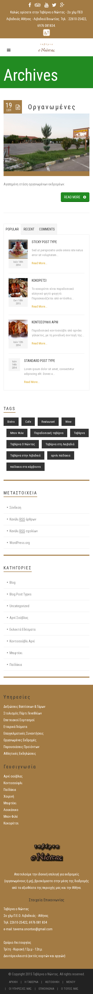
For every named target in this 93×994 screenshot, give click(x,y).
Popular (12, 229)
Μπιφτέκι (16, 653)
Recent (29, 229)
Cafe (28, 421)
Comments (47, 229)
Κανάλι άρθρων (23, 519)
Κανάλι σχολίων (24, 531)
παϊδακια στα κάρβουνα (25, 466)
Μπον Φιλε (17, 433)
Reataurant (48, 421)
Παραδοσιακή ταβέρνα (48, 433)
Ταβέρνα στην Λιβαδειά (25, 455)
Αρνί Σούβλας (19, 618)
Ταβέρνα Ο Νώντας (22, 444)
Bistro (11, 421)
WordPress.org (20, 543)
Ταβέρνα (79, 433)
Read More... (39, 263)
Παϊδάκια (16, 665)
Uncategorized (19, 606)
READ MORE (72, 197)
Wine (68, 421)
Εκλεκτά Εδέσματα (23, 629)
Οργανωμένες (52, 107)
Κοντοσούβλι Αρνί (22, 641)
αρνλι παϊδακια (60, 455)
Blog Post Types (20, 594)
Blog (13, 582)
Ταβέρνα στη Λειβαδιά (60, 444)
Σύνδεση (15, 507)
